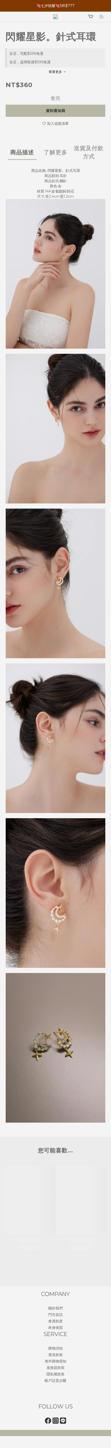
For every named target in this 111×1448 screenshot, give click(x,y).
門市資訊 (55, 1314)
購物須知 (55, 1348)
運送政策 (55, 1354)
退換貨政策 (55, 1367)
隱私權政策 (55, 1374)
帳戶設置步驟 (55, 1380)
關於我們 (55, 1308)
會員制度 (55, 1321)
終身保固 (55, 1327)
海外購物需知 (55, 1361)
